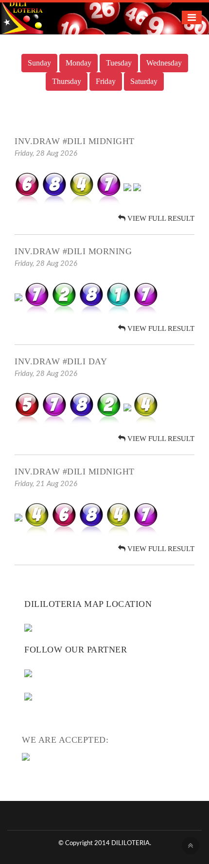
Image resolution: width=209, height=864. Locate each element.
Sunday (39, 63)
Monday (78, 63)
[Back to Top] (190, 845)
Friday (106, 81)
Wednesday (164, 63)
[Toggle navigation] (192, 17)
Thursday (66, 81)
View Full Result (159, 218)
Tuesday (119, 63)
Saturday (143, 81)
